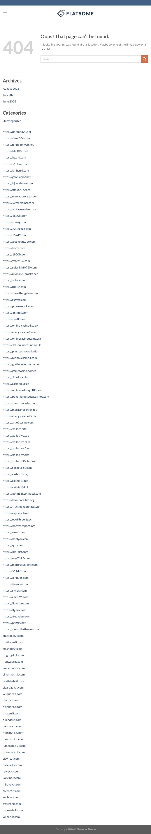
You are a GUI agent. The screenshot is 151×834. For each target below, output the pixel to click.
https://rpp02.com (14, 286)
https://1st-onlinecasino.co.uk (22, 345)
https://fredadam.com (16, 616)
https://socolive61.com (17, 467)
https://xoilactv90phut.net (19, 461)
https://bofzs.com (14, 248)
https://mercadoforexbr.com (20, 196)
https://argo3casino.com (18, 422)
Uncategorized (12, 121)
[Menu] (5, 13)
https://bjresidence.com (18, 183)
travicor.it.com (12, 803)
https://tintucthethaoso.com (21, 629)
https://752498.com (15, 235)
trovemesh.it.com (14, 752)
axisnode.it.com (12, 648)
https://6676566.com (16, 138)
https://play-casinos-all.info (20, 351)
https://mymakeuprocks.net (20, 273)
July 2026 (9, 95)
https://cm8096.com (15, 597)
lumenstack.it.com (14, 745)
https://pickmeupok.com (18, 306)
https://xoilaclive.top (16, 435)
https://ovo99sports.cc (17, 519)
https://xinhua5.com (16, 577)
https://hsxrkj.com (14, 157)
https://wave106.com (16, 260)
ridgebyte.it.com (13, 732)
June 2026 (9, 101)
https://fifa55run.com (16, 189)
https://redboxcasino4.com (20, 357)
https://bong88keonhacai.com (22, 493)
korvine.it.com (12, 777)
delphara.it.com (12, 706)
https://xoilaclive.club (16, 442)
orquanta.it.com (13, 810)
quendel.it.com (12, 719)
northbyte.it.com (13, 681)
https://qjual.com (13, 545)
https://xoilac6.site (15, 428)
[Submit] (144, 58)
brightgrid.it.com (13, 655)
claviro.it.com (11, 758)
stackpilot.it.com (13, 635)
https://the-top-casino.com (20, 403)
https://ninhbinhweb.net (18, 144)
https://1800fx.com (15, 215)
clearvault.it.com (13, 687)
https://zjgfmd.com (15, 299)
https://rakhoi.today (15, 474)
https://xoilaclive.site (16, 454)
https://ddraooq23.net (17, 131)
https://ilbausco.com (16, 603)
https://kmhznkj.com (16, 170)
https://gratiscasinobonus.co (21, 364)
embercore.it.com (14, 668)
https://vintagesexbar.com (19, 209)
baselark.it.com (12, 765)
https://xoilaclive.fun (16, 448)
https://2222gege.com (17, 228)
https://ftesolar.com (15, 584)
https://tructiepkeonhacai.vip (21, 506)
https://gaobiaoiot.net (17, 177)
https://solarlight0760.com (20, 267)
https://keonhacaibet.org (18, 500)
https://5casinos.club (16, 377)
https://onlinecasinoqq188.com (22, 390)
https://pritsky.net (14, 622)
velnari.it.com (11, 816)
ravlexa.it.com (11, 771)
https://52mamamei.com (18, 202)
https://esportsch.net (16, 513)
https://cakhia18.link (16, 487)
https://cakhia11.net (15, 480)
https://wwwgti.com (15, 222)
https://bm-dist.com (15, 551)
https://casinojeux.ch (16, 383)
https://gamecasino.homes (19, 370)
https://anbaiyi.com (15, 280)
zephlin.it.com (11, 797)
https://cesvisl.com (14, 532)
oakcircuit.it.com (13, 739)
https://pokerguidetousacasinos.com (26, 396)
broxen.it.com (11, 713)
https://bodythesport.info (19, 525)
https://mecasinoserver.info (20, 409)
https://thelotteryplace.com (20, 293)
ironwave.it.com (13, 661)
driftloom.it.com (13, 642)
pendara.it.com (12, 726)
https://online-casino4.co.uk (20, 325)
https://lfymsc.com (14, 610)
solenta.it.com (11, 790)
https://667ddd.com (15, 312)
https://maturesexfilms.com (20, 564)
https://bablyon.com (16, 539)
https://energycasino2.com (19, 332)
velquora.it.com (12, 694)
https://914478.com (15, 571)
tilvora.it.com (11, 700)
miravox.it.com (12, 784)
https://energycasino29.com (20, 416)
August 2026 (11, 88)
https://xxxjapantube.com (19, 241)
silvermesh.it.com (14, 674)
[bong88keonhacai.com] (75, 14)
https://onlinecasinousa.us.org (22, 338)
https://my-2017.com (16, 558)
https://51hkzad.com (16, 164)
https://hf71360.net (15, 151)
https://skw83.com (14, 319)
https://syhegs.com (15, 590)
